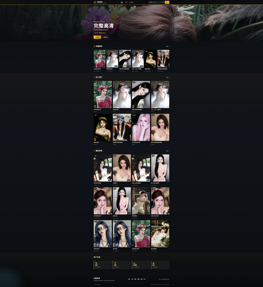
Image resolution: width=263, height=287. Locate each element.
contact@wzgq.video (164, 279)
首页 (129, 279)
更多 (167, 46)
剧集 (138, 279)
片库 (132, 279)
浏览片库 (105, 37)
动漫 (141, 279)
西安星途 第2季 (102, 32)
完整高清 (97, 278)
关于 (145, 279)
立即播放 (97, 37)
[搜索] (163, 2)
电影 (135, 279)
